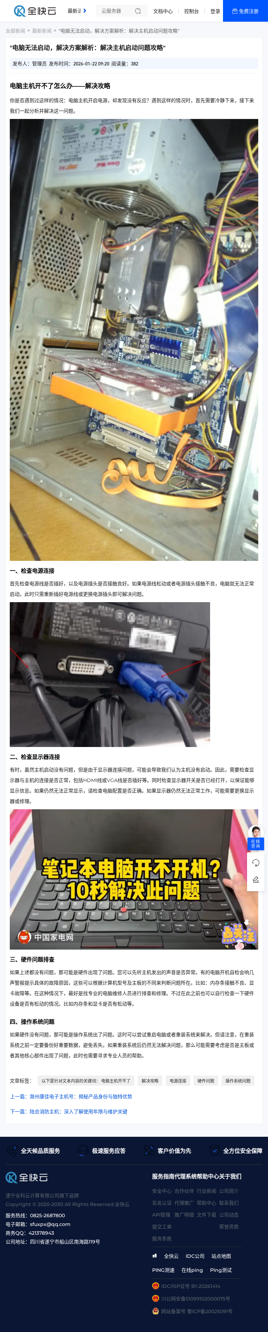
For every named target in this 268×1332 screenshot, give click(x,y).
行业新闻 (206, 1191)
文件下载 (206, 1215)
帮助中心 (206, 1203)
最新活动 (79, 8)
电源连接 (178, 1081)
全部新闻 (15, 31)
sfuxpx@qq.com (50, 1224)
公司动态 (229, 1215)
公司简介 (229, 1191)
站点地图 (221, 1256)
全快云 (171, 1256)
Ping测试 (221, 1270)
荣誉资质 (229, 1227)
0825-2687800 (47, 1215)
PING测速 (163, 1270)
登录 (215, 11)
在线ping (192, 1270)
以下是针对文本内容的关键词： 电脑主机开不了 (86, 1081)
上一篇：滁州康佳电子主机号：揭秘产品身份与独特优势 (71, 1096)
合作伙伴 (184, 1191)
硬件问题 (206, 1081)
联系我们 (229, 1203)
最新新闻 (42, 31)
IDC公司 (195, 1256)
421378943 (41, 1233)
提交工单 (162, 1227)
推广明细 (184, 1215)
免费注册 (249, 11)
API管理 (161, 1215)
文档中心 (163, 11)
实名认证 (162, 1203)
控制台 (191, 11)
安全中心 (162, 1191)
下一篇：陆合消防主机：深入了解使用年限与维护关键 (68, 1111)
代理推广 (184, 1203)
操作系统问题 (238, 1081)
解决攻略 (150, 1081)
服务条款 (162, 1238)
